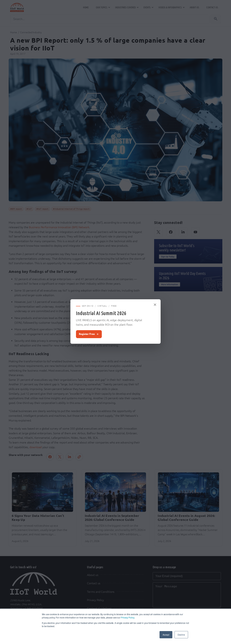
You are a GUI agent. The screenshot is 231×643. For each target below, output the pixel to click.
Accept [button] (166, 634)
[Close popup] (155, 304)
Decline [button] (181, 634)
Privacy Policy (127, 617)
